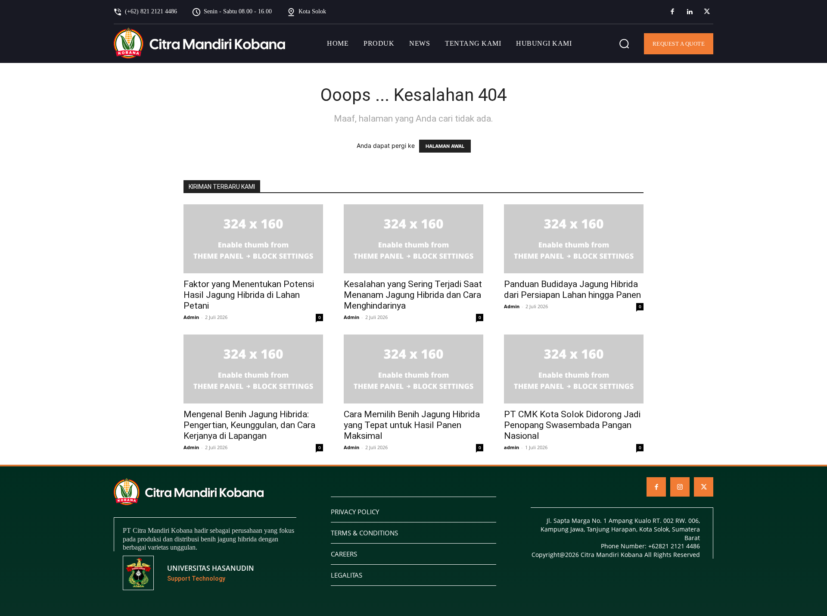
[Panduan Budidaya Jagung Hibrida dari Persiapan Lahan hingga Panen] (574, 238)
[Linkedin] (689, 12)
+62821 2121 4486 (674, 546)
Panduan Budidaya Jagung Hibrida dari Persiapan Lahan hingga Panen (572, 289)
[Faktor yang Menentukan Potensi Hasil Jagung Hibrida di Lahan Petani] (253, 238)
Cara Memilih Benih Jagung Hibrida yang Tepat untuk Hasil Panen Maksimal (412, 425)
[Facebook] (672, 12)
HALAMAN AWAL (445, 146)
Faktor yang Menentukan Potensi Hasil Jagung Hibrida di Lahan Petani (248, 295)
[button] (624, 43)
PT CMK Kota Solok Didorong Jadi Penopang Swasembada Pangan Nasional (572, 425)
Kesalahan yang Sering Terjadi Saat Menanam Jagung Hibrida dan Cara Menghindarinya (413, 295)
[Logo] (200, 43)
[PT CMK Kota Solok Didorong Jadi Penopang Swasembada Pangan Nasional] (574, 369)
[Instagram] (680, 487)
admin (511, 447)
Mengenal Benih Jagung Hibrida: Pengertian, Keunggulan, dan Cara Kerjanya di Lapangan (249, 425)
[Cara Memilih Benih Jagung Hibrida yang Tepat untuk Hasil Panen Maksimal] (413, 369)
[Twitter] (706, 12)
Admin (191, 317)
